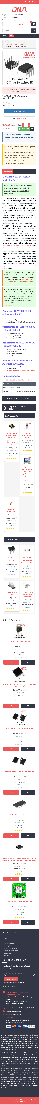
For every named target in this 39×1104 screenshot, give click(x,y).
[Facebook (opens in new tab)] (29, 36)
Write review (11, 574)
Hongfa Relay (17, 1069)
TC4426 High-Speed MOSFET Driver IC (12, 559)
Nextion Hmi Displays (22, 1073)
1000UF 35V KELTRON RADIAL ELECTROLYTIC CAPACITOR (11, 512)
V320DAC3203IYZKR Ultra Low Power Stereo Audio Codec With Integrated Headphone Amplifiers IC (19, 859)
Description (8, 171)
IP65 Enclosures (19, 1079)
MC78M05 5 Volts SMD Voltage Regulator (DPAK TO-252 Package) (19, 686)
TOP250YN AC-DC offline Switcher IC (19, 641)
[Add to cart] (12, 662)
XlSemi (10, 1073)
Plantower (17, 1071)
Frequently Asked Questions (15, 407)
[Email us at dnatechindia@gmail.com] (3, 20)
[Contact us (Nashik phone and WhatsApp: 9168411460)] (3, 17)
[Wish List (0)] (29, 2)
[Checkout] (35, 2)
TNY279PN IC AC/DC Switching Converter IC (19, 728)
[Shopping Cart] (32, 2)
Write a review (8, 106)
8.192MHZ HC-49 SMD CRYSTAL (11, 594)
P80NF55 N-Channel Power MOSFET (27, 435)
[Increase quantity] (29, 125)
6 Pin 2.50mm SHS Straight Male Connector (27, 594)
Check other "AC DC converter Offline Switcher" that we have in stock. (19, 281)
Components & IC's (16, 42)
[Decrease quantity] (23, 125)
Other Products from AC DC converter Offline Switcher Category (20, 371)
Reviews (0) (12, 398)
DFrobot (9, 1071)
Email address (9, 969)
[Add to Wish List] (32, 129)
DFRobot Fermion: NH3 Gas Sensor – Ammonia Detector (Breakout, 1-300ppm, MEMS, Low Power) (12, 439)
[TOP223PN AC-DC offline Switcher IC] (19, 68)
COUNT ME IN (11, 979)
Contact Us (8, 305)
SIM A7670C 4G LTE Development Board (19, 901)
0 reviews (16, 106)
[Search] (34, 30)
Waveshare (27, 1071)
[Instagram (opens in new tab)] (35, 36)
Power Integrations (22, 115)
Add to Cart (24, 129)
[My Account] (26, 2)
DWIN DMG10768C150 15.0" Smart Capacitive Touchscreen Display (27, 472)
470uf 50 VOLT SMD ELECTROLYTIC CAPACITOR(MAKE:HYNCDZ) (30, 560)
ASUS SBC (27, 1069)
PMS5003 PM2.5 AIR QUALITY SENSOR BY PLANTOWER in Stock (19, 137)
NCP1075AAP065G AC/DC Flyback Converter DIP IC (19, 771)
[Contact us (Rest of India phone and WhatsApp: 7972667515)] (3, 15)
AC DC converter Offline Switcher (15, 44)
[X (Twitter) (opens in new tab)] (32, 36)
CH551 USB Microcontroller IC (19, 815)
